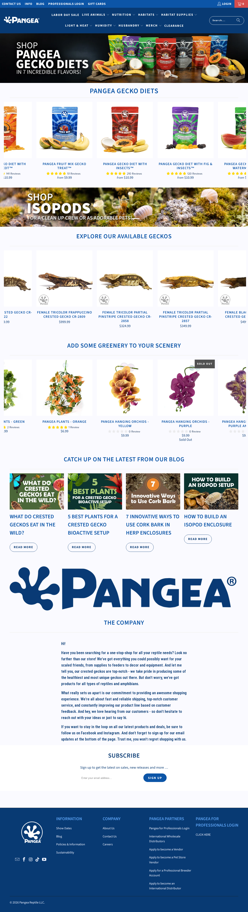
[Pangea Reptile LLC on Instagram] (31, 859)
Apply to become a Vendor (166, 849)
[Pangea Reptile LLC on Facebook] (24, 859)
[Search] (238, 20)
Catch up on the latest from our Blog (124, 459)
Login (227, 4)
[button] (95, 15)
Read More (23, 547)
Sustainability (65, 852)
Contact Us (11, 4)
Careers (108, 844)
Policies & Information (70, 844)
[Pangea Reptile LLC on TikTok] (37, 859)
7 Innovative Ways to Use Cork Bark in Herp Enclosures (152, 525)
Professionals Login (66, 4)
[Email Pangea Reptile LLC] (17, 859)
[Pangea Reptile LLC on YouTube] (44, 859)
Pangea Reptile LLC (31, 902)
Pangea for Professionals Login (169, 828)
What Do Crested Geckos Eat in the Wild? (32, 525)
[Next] (240, 141)
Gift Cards (97, 4)
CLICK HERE (203, 835)
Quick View (125, 139)
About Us (109, 828)
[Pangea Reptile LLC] (22, 20)
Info (28, 4)
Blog (40, 4)
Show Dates (64, 828)
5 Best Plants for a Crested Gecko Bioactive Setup (93, 525)
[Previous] (10, 141)
